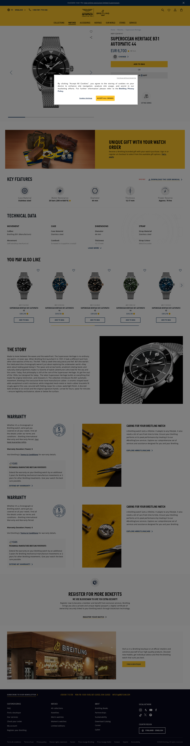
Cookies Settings (85, 98)
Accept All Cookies (105, 98)
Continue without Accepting (126, 78)
